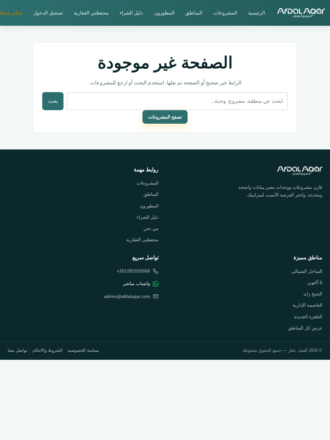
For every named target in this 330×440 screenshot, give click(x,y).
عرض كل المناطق (305, 327)
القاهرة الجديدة (308, 316)
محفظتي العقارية (91, 12)
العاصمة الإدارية (307, 305)
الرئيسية (256, 12)
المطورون (164, 12)
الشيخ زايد (312, 293)
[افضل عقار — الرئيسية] (301, 13)
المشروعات (225, 12)
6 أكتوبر (314, 282)
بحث (53, 101)
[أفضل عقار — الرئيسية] (299, 170)
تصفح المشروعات (165, 117)
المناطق (193, 12)
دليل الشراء (131, 12)
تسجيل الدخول (48, 12)
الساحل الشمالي (306, 271)
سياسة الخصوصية (83, 350)
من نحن (151, 228)
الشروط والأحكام (48, 350)
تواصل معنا (17, 350)
